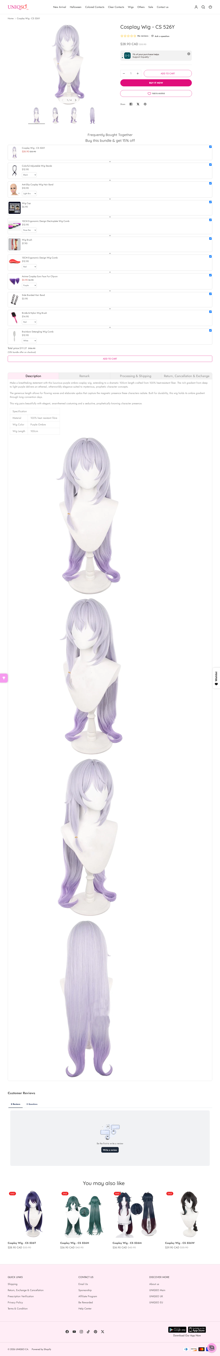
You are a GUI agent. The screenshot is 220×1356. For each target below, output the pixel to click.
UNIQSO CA (22, 1349)
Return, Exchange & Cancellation (25, 1290)
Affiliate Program (87, 1296)
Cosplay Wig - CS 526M (127, 1243)
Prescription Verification (21, 1296)
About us (154, 1284)
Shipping (12, 1284)
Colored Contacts (94, 7)
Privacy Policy (15, 1302)
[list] (69, 64)
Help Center (84, 1308)
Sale (150, 7)
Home (11, 18)
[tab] (33, 376)
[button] (211, 1347)
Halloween (75, 7)
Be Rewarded (85, 1302)
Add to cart (168, 73)
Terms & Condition (18, 1308)
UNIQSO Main (157, 1290)
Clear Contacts (116, 7)
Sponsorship (85, 1290)
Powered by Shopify (41, 1349)
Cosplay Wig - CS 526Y (28, 18)
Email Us (83, 1284)
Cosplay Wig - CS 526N (74, 1243)
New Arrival (59, 7)
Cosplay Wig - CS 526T (22, 1243)
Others (140, 7)
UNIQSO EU (156, 1302)
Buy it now (156, 82)
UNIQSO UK (156, 1296)
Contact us (162, 7)
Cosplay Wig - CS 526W (180, 1243)
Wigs (131, 7)
